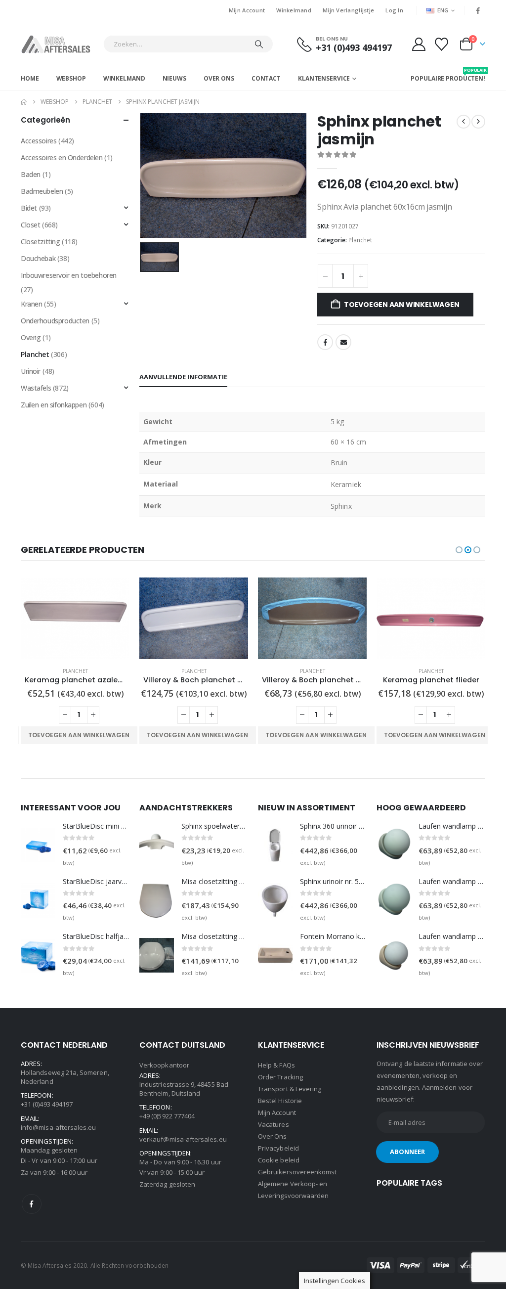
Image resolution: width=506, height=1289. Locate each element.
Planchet (360, 240)
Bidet (29, 208)
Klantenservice (324, 78)
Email (343, 342)
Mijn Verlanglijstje (348, 10)
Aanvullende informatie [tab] (183, 376)
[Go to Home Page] (24, 102)
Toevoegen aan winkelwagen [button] (78, 735)
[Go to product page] (75, 618)
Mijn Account (247, 10)
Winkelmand (293, 10)
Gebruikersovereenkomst (297, 1171)
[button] (459, 550)
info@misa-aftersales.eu (58, 1127)
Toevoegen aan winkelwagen (402, 305)
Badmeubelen (42, 191)
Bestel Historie (280, 1100)
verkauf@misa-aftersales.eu (183, 1139)
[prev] (463, 122)
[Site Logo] (59, 44)
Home (30, 78)
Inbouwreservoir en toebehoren (69, 275)
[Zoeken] (259, 44)
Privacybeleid (278, 1148)
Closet (30, 224)
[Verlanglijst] (442, 44)
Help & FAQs (276, 1065)
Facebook (325, 342)
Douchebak (38, 258)
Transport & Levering (289, 1088)
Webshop (71, 78)
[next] (478, 122)
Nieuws (174, 78)
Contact (266, 78)
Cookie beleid (278, 1160)
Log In (394, 10)
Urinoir (31, 371)
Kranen (31, 304)
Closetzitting (40, 241)
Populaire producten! (448, 75)
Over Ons (219, 78)
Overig (31, 337)
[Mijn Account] (418, 44)
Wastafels (36, 388)
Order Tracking (280, 1076)
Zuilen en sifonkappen (53, 404)
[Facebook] (478, 10)
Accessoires (38, 140)
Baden (31, 174)
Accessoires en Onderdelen (62, 157)
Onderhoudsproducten (55, 320)
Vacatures (273, 1124)
